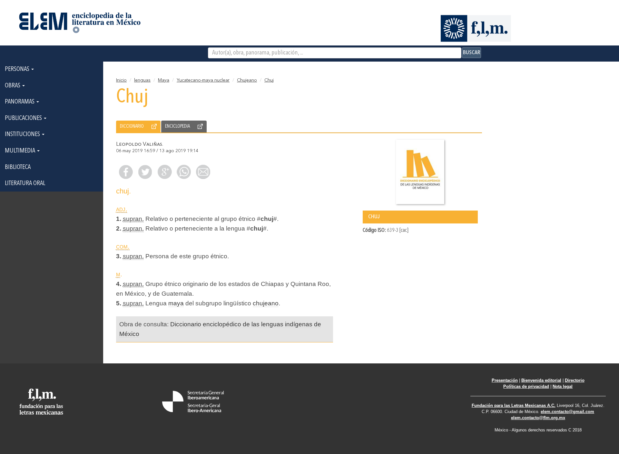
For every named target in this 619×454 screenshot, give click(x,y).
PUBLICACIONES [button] (24, 118)
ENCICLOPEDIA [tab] (177, 126)
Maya (163, 80)
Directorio (575, 380)
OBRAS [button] (13, 86)
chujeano (266, 303)
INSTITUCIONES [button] (23, 134)
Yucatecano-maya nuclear (203, 80)
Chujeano (247, 80)
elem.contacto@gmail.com (567, 411)
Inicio (121, 80)
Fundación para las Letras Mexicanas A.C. (513, 405)
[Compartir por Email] (203, 172)
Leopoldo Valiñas (139, 144)
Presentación (505, 380)
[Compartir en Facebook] (125, 172)
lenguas (142, 80)
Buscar (471, 52)
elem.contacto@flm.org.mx (538, 417)
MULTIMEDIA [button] (20, 151)
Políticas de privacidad (526, 386)
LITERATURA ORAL (25, 183)
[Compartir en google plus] (164, 172)
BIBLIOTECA (18, 167)
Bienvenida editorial (541, 380)
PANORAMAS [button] (20, 102)
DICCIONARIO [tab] (132, 126)
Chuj (269, 80)
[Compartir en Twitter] (145, 172)
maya (176, 303)
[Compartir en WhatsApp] (183, 172)
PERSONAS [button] (18, 69)
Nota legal (563, 386)
